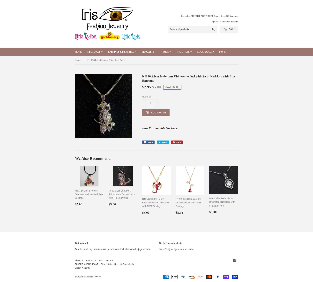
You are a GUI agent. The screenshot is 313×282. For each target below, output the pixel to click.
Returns (109, 260)
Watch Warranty (82, 268)
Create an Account (230, 22)
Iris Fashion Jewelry (91, 276)
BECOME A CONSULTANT (86, 264)
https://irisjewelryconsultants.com (176, 249)
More (222, 52)
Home (78, 51)
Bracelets (148, 51)
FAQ (101, 260)
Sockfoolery (205, 51)
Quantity (146, 96)
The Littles (183, 51)
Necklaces (94, 51)
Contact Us (91, 260)
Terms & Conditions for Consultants (117, 264)
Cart (231, 29)
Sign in (215, 22)
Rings (165, 51)
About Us (79, 260)
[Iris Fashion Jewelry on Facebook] (234, 260)
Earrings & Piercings (121, 51)
